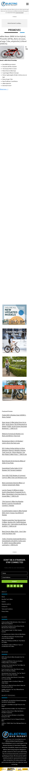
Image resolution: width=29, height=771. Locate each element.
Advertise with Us (6, 604)
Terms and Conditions (7, 609)
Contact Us (4, 606)
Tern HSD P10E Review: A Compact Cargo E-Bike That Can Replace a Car (14, 476)
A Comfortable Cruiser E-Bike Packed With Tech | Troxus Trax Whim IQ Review (14, 513)
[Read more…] (4, 89)
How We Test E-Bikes (7, 599)
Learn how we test (19, 12)
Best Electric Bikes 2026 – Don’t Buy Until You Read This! (14, 532)
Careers (4, 601)
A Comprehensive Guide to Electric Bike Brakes (13, 634)
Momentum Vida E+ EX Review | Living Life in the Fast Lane (12, 442)
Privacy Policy (5, 611)
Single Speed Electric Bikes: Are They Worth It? (14, 708)
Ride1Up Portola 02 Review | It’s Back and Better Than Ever (13, 435)
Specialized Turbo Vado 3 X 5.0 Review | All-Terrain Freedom (12, 469)
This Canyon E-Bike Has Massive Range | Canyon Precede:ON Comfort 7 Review (12, 503)
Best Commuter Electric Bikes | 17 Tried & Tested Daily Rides (13, 484)
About (3, 596)
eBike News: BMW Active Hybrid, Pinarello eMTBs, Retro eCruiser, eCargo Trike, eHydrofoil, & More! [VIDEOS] (13, 40)
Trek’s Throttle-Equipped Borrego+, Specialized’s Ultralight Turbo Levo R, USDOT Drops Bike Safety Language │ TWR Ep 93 (14, 542)
